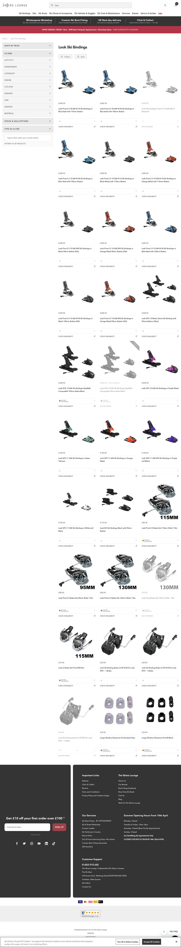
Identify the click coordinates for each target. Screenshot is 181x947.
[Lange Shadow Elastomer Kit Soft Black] (160, 711)
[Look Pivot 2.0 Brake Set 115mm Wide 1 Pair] (160, 501)
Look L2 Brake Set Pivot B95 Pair (71, 667)
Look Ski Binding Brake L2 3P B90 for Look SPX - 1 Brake (75, 739)
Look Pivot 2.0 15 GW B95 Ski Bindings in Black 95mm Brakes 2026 (74, 250)
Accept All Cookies (152, 941)
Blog (120, 799)
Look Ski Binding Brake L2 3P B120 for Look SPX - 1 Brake (117, 669)
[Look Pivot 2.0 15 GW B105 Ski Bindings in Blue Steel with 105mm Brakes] (76, 152)
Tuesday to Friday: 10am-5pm (136, 824)
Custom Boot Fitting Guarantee (94, 842)
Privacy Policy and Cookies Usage (95, 795)
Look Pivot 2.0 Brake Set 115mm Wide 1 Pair (159, 528)
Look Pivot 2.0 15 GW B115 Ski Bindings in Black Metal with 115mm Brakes (117, 180)
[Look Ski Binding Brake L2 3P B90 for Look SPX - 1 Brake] (76, 711)
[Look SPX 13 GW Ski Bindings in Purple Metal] (160, 361)
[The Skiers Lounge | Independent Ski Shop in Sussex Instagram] (32, 843)
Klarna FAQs (87, 835)
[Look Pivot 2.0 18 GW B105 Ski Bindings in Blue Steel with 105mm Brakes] (118, 82)
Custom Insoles (88, 828)
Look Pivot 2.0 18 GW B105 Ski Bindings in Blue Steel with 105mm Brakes (117, 110)
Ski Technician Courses (91, 831)
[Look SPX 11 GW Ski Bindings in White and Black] (76, 501)
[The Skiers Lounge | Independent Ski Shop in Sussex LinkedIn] (46, 843)
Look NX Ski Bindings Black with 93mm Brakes (116, 529)
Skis (34, 13)
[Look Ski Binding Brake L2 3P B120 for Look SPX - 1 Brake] (118, 641)
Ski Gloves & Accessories (60, 13)
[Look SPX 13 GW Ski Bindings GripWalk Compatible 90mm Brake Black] (118, 361)
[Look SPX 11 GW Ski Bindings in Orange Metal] (118, 431)
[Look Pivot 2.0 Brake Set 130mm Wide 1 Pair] (118, 571)
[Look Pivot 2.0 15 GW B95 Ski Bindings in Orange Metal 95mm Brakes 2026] (118, 221)
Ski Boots (42, 13)
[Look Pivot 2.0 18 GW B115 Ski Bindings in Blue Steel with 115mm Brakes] (76, 82)
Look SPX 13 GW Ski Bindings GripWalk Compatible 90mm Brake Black (116, 389)
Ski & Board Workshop (91, 824)
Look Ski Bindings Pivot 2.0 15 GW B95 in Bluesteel (158, 110)
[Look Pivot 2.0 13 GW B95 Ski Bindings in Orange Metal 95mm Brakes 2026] (118, 291)
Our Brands (122, 784)
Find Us (121, 795)
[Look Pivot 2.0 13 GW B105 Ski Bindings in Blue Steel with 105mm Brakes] (160, 221)
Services (126, 13)
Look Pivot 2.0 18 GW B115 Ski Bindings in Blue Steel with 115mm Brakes (75, 110)
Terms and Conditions (90, 791)
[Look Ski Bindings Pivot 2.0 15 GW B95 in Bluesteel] (160, 82)
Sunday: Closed (130, 831)
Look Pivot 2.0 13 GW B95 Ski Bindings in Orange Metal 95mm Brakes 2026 (116, 320)
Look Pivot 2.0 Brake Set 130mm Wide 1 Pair (117, 597)
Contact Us (86, 886)
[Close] (176, 942)
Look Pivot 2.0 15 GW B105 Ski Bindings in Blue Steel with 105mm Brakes (75, 180)
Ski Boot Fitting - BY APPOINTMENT (96, 820)
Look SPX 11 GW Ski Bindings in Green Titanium (74, 459)
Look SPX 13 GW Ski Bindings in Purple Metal (160, 388)
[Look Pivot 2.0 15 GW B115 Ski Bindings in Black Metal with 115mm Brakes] (118, 152)
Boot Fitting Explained (127, 788)
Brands (135, 13)
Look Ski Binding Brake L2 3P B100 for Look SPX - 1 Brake (159, 669)
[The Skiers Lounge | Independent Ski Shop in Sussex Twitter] (24, 843)
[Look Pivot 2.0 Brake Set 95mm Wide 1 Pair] (76, 571)
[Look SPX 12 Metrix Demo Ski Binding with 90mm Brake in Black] (160, 291)
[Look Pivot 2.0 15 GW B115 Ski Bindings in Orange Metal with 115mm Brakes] (160, 152)
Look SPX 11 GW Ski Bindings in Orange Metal (116, 459)
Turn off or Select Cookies (127, 941)
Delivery (85, 780)
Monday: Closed (130, 820)
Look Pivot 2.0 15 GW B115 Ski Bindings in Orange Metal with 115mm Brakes (159, 180)
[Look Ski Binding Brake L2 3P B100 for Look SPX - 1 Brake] (160, 641)
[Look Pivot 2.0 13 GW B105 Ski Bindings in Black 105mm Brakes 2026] (76, 291)
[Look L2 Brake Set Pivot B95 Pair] (76, 641)
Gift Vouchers (87, 846)
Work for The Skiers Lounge (129, 802)
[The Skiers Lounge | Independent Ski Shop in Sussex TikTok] (54, 843)
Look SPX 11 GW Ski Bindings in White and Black (75, 529)
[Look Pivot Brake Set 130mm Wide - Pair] (160, 571)
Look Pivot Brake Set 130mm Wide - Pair (158, 597)
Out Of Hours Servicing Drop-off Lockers (98, 839)
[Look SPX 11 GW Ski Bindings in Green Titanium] (76, 431)
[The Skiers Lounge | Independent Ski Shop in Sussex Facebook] (17, 843)
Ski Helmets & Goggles (84, 13)
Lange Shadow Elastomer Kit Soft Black (157, 737)
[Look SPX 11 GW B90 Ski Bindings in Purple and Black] (160, 431)
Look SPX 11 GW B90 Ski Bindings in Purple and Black (159, 459)
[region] (90, 942)
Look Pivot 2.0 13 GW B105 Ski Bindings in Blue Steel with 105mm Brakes (159, 250)
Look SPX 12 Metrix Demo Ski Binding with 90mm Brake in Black (159, 320)
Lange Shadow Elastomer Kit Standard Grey (117, 737)
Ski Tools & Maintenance (108, 13)
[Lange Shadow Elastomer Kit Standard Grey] (118, 711)
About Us (122, 780)
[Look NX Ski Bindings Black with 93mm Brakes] (118, 501)
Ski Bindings (24, 13)
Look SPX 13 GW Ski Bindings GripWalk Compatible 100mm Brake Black (74, 389)
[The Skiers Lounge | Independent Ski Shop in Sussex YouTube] (39, 843)
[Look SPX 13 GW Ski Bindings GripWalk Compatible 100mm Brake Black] (76, 361)
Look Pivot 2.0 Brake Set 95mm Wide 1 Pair (75, 597)
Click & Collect (88, 784)
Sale (160, 13)
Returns (85, 788)
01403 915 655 (90, 864)
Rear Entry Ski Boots (126, 791)
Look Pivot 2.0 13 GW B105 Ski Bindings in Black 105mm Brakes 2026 (75, 320)
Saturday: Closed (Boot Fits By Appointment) (142, 828)
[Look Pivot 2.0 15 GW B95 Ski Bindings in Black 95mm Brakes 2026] (76, 221)
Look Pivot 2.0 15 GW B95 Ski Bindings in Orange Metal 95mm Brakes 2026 (116, 250)
